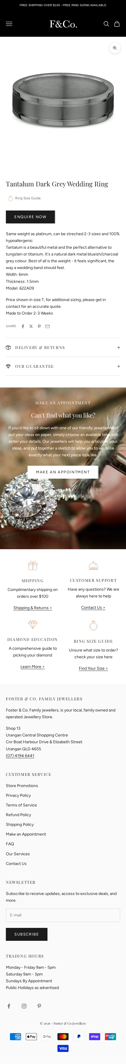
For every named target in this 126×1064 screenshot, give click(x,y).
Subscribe (26, 934)
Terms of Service (21, 805)
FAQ (10, 843)
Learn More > (33, 666)
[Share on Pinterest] (39, 326)
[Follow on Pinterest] (39, 1006)
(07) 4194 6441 (20, 755)
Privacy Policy (18, 795)
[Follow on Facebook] (9, 1006)
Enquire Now (30, 217)
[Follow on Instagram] (24, 1006)
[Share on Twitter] (31, 326)
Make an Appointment (63, 472)
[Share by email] (47, 326)
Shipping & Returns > (32, 607)
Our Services (18, 853)
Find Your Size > (93, 668)
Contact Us (16, 863)
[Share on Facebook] (23, 326)
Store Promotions (22, 785)
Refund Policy (18, 814)
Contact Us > (93, 607)
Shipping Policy (20, 824)
